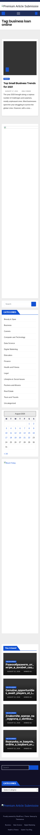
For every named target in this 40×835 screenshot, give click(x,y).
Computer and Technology (14, 337)
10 (6, 433)
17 (6, 438)
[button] (32, 13)
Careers (7, 331)
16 (34, 433)
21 (25, 438)
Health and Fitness (11, 367)
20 (20, 438)
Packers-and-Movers (12, 385)
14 (25, 433)
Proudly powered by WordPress (13, 816)
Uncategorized (10, 403)
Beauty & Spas (10, 319)
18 (11, 438)
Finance (6, 78)
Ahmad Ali (28, 671)
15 (29, 433)
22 (29, 438)
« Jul (6, 454)
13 (20, 433)
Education (8, 355)
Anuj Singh (26, 91)
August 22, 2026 (14, 671)
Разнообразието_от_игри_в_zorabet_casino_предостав (20, 667)
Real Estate (8, 391)
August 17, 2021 (12, 91)
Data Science (9, 343)
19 (15, 438)
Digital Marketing (11, 349)
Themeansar (20, 819)
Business (8, 325)
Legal (6, 373)
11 (11, 433)
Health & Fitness (13, 830)
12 (15, 433)
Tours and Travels (11, 397)
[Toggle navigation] (18, 13)
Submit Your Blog (26, 830)
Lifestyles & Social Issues (14, 379)
